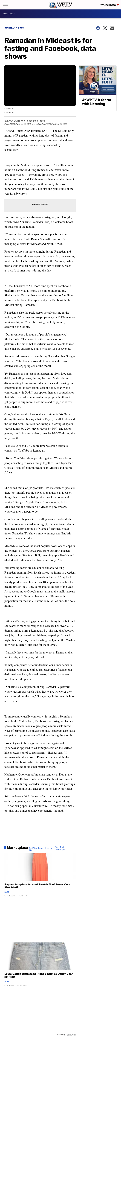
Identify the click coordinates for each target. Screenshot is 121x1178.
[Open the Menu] (5, 4)
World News (14, 27)
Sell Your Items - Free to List (40, 849)
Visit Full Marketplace (61, 848)
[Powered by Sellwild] (71, 1035)
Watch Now (108, 4)
